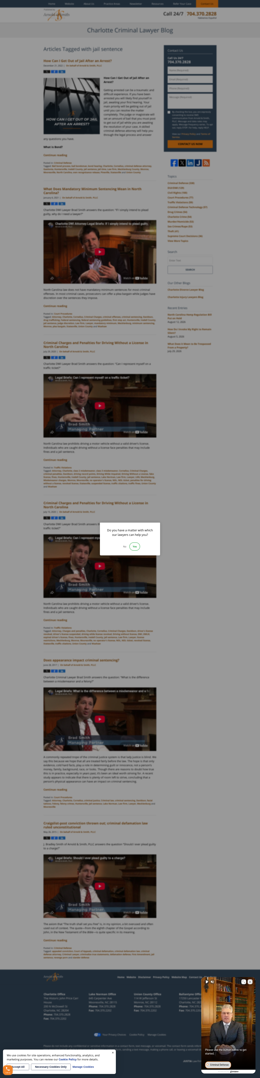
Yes (135, 546)
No (124, 546)
